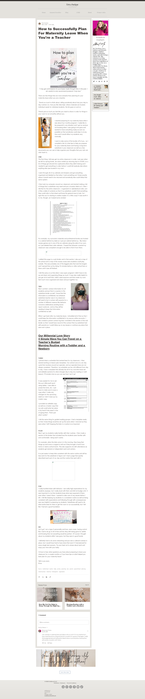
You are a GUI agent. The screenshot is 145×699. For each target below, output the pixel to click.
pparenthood (77, 569)
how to (40, 569)
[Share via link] (50, 577)
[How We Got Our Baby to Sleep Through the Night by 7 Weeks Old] (49, 595)
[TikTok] (94, 81)
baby (55, 569)
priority (58, 569)
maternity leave (42, 571)
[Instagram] (104, 81)
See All (87, 585)
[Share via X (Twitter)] (43, 577)
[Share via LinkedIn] (46, 577)
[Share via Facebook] (39, 577)
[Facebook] (102, 81)
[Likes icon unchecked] (43, 643)
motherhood (45, 569)
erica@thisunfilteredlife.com (50, 695)
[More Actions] (88, 631)
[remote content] (63, 253)
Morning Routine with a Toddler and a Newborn (75, 605)
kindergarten (55, 571)
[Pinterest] (107, 81)
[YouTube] (78, 686)
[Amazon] (99, 81)
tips (68, 569)
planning (83, 569)
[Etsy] (96, 81)
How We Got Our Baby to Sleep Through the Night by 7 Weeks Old (49, 605)
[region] (65, 663)
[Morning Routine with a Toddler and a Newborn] (77, 595)
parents (71, 569)
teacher (51, 569)
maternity (48, 571)
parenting (63, 569)
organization (62, 571)
